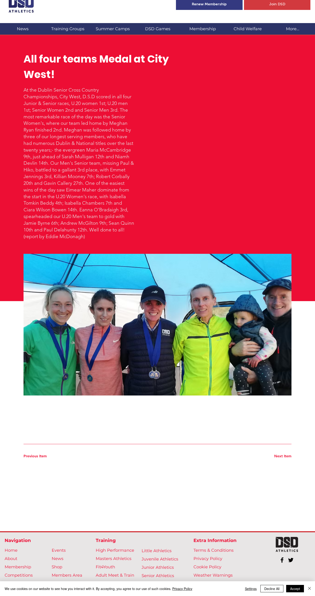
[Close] (309, 588)
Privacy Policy (207, 558)
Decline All (271, 588)
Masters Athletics (113, 558)
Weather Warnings (213, 575)
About (11, 558)
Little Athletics (157, 550)
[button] (67, 27)
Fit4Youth (105, 566)
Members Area (67, 575)
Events (59, 550)
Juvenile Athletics (160, 559)
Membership (18, 566)
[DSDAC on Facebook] (282, 560)
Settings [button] (251, 588)
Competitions (19, 575)
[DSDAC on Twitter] (290, 560)
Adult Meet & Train (115, 575)
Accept (295, 588)
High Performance (115, 550)
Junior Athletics (158, 567)
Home (11, 550)
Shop (57, 566)
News (57, 558)
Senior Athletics (158, 575)
